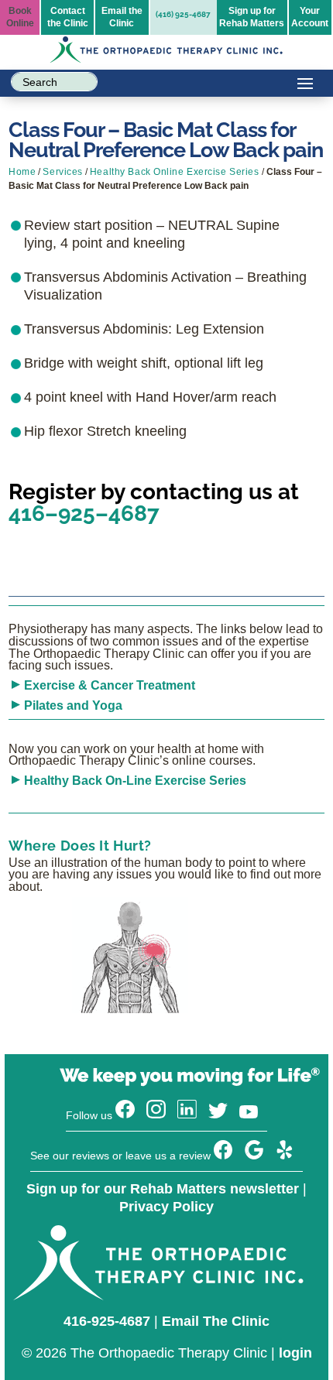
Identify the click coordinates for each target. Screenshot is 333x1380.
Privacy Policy (166, 1206)
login (295, 1353)
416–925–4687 (84, 513)
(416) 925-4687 (183, 14)
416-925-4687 (107, 1321)
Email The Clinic (215, 1321)
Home (22, 171)
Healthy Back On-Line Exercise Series (135, 780)
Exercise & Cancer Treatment (109, 685)
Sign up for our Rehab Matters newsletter (162, 1189)
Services (62, 171)
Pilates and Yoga (73, 705)
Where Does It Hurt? (80, 845)
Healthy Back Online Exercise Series (174, 171)
